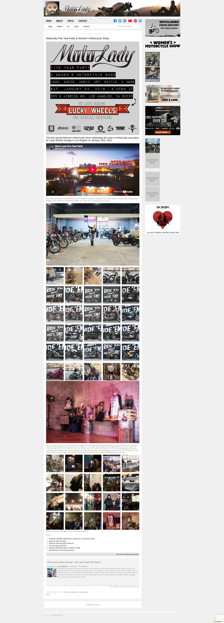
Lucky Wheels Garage (56, 446)
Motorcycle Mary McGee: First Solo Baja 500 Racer (74, 562)
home (90, 34)
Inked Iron (76, 450)
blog (61, 585)
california (65, 585)
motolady (115, 585)
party (137, 585)
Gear (76, 26)
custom (71, 585)
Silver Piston (68, 450)
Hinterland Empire (105, 450)
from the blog (124, 554)
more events (134, 554)
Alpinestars (132, 448)
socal (110, 586)
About (59, 21)
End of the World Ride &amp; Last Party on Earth (64, 548)
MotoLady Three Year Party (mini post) (61, 543)
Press (71, 21)
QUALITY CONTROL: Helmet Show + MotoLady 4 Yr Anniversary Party (72, 538)
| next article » (98, 34)
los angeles (97, 585)
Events (69, 592)
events (91, 585)
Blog (50, 26)
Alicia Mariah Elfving (57, 615)
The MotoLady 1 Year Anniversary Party (62, 550)
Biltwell (61, 450)
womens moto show (118, 586)
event (87, 585)
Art (68, 26)
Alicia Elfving (62, 566)
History (86, 26)
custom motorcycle (79, 585)
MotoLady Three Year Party (57, 541)
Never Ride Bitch (93, 450)
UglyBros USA (124, 448)
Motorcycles (75, 592)
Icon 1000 (83, 450)
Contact (82, 21)
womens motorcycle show (132, 586)
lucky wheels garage (107, 585)
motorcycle (122, 585)
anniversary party (55, 585)
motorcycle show (131, 585)
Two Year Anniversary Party (57, 545)
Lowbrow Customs (52, 450)
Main (48, 21)
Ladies (59, 26)
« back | (85, 34)
